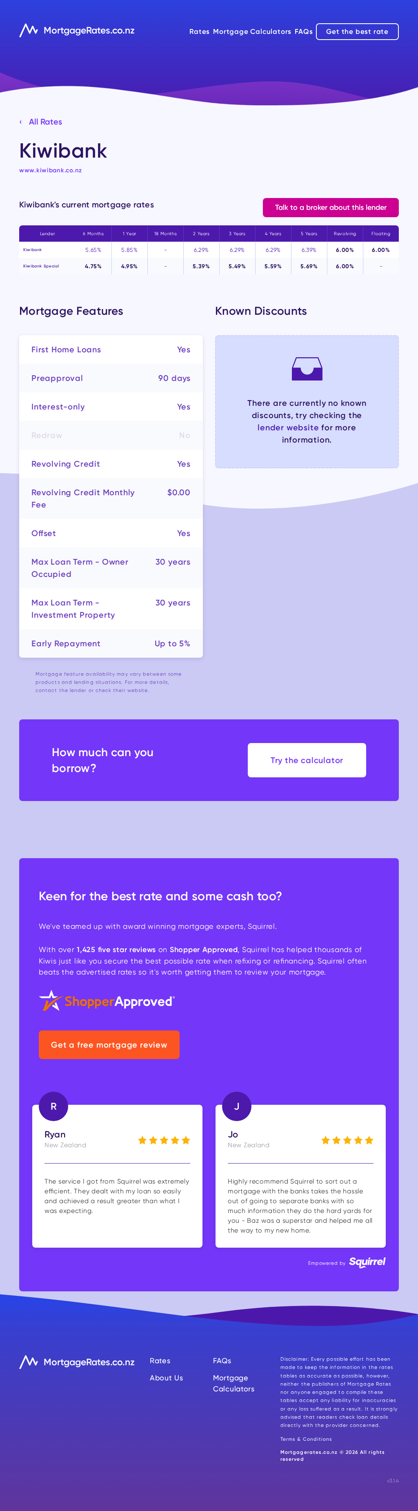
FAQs (304, 31)
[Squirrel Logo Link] (367, 1264)
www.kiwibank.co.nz (50, 170)
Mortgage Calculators (252, 31)
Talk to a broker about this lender (331, 207)
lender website (288, 427)
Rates (199, 31)
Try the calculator (307, 760)
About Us (166, 1377)
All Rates (45, 122)
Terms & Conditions (306, 1439)
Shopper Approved (204, 949)
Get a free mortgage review (109, 1045)
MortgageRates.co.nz (89, 30)
